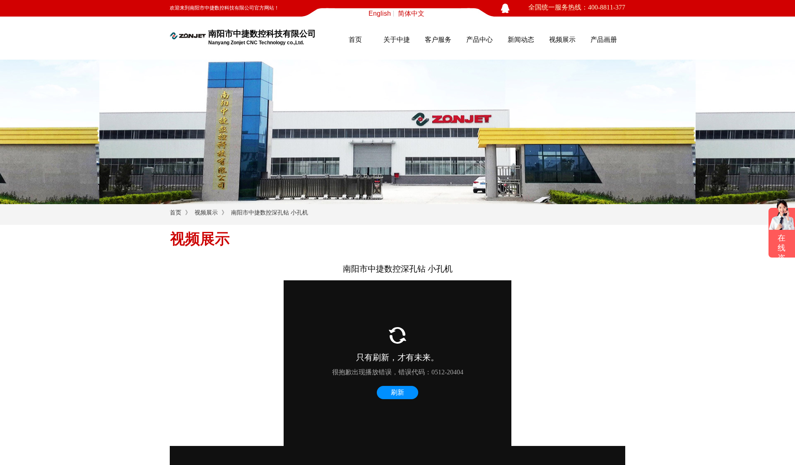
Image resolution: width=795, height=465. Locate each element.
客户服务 (438, 39)
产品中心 (479, 39)
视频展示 (562, 39)
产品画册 (603, 39)
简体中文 (411, 14)
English (380, 14)
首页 (355, 39)
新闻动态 (521, 39)
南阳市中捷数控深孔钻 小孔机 (269, 213)
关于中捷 (396, 39)
